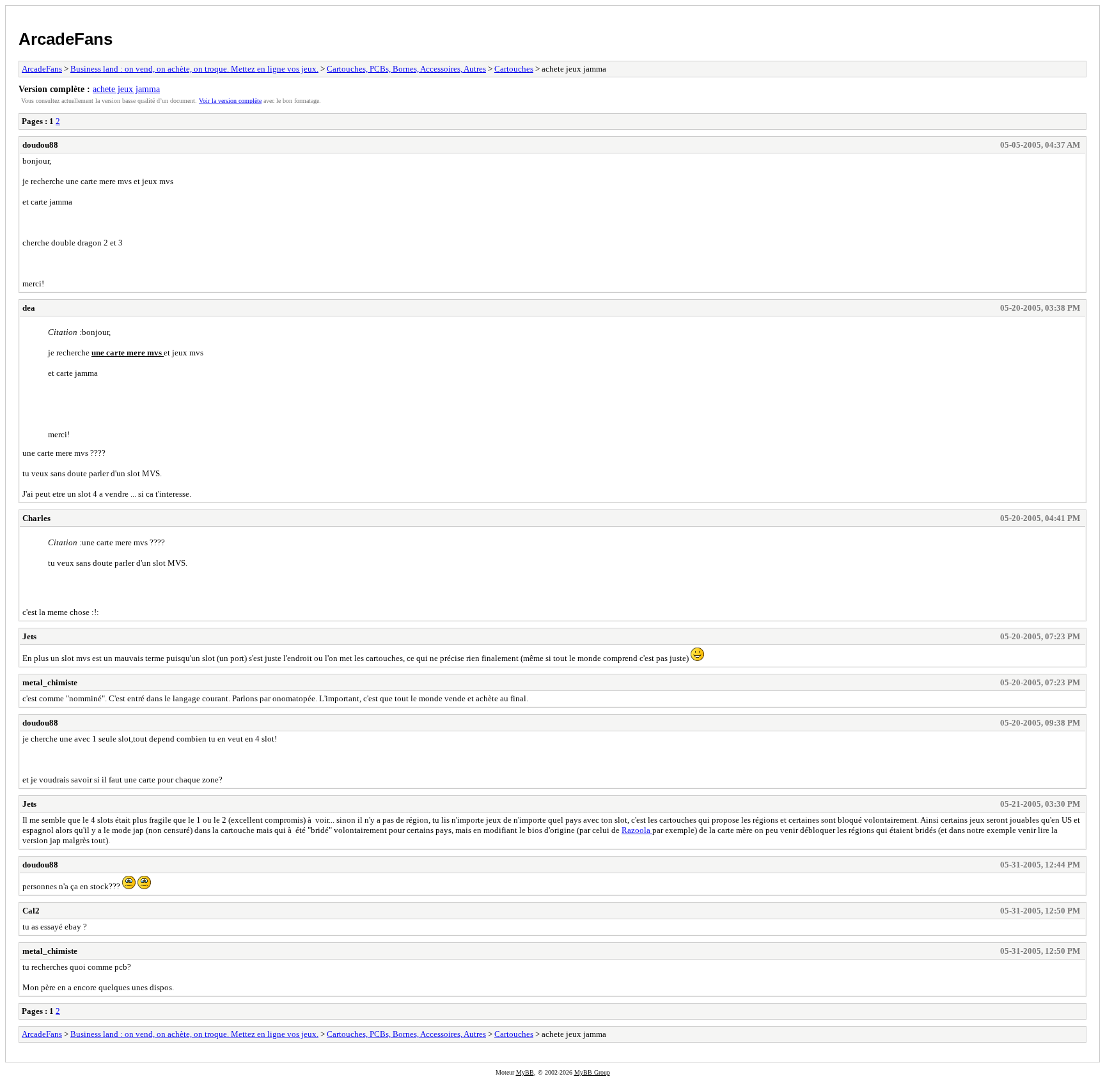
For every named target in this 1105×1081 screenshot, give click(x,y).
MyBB (525, 1072)
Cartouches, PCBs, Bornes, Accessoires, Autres (406, 69)
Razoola (637, 830)
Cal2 (31, 910)
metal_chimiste (49, 682)
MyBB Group (592, 1072)
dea (28, 308)
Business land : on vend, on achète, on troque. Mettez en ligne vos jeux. (194, 69)
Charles (36, 518)
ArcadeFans (66, 39)
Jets (29, 636)
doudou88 (40, 145)
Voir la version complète (230, 100)
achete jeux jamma (126, 89)
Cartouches (513, 69)
